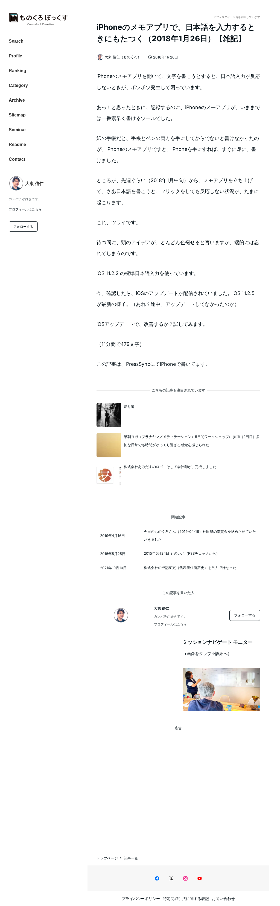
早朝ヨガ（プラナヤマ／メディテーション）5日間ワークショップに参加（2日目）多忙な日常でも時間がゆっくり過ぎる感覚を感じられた (192, 440)
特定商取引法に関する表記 (186, 898)
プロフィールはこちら (25, 209)
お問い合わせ (223, 898)
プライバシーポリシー (141, 898)
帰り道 (129, 406)
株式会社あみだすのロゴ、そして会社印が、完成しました (170, 466)
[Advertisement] (178, 787)
